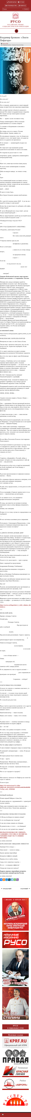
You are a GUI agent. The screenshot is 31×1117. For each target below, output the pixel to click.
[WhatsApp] (15, 879)
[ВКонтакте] (1, 879)
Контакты (12, 2)
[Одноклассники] (4, 879)
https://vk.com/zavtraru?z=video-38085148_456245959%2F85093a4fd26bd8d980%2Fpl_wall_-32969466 (15, 787)
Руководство (12, 5)
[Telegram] (12, 879)
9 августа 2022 (5, 43)
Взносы (23, 5)
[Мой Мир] (6, 879)
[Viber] (17, 879)
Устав (21, 2)
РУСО (15, 22)
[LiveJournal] (9, 879)
